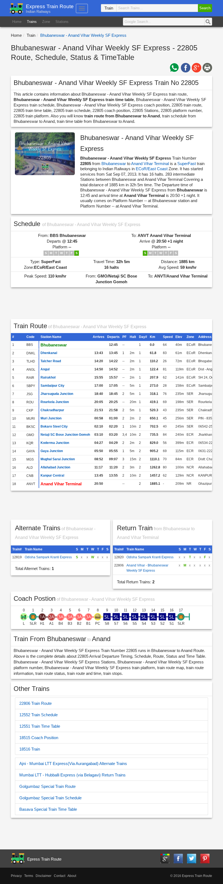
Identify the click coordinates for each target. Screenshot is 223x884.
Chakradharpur (52, 410)
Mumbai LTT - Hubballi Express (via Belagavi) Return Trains (72, 775)
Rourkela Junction (55, 402)
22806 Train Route (35, 703)
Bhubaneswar (113, 163)
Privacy (16, 876)
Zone (46, 22)
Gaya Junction (52, 451)
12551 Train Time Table (39, 726)
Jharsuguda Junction (57, 394)
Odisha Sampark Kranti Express (48, 557)
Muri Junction (51, 418)
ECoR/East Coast (152, 168)
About (71, 876)
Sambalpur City (52, 386)
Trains (32, 22)
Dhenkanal (49, 353)
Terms (28, 876)
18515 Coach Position (38, 737)
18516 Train (29, 749)
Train (31, 35)
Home (16, 22)
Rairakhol (48, 377)
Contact (59, 876)
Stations (62, 22)
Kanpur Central (52, 475)
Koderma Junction (55, 443)
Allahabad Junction (55, 467)
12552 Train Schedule (38, 714)
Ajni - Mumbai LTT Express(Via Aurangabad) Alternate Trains (73, 763)
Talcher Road (51, 361)
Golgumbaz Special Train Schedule (50, 797)
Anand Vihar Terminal (150, 163)
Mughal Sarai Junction (58, 459)
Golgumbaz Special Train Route (47, 786)
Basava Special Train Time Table (48, 809)
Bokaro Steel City (54, 426)
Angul (45, 369)
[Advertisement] (112, 305)
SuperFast (186, 163)
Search (204, 8)
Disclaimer (43, 876)
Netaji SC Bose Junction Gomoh (65, 435)
